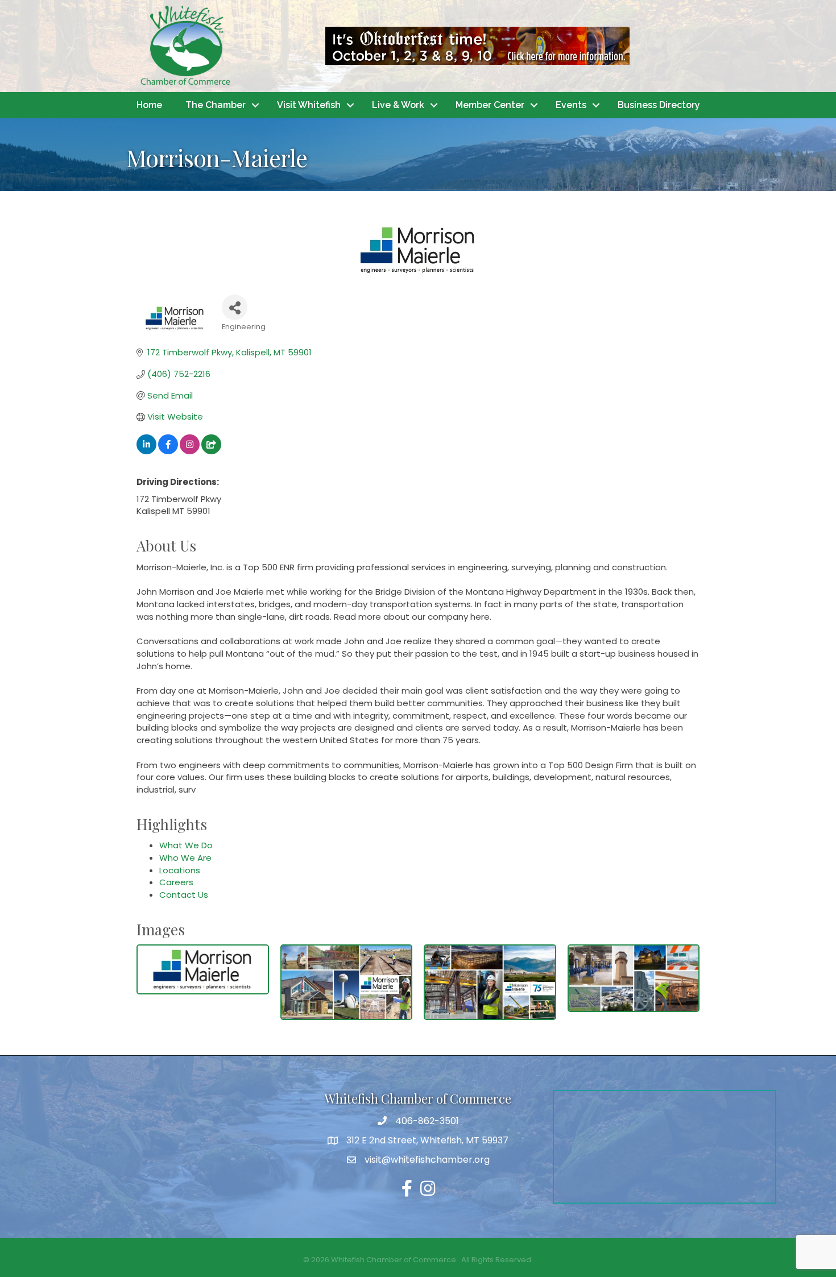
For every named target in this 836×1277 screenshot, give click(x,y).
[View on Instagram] (190, 451)
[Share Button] (234, 307)
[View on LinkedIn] (146, 451)
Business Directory (659, 104)
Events (571, 104)
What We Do (186, 845)
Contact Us (183, 895)
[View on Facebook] (168, 451)
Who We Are (185, 858)
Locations (179, 870)
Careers (176, 882)
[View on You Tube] (211, 451)
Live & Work (398, 104)
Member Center (490, 104)
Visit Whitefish (309, 104)
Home (149, 104)
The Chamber (215, 104)
